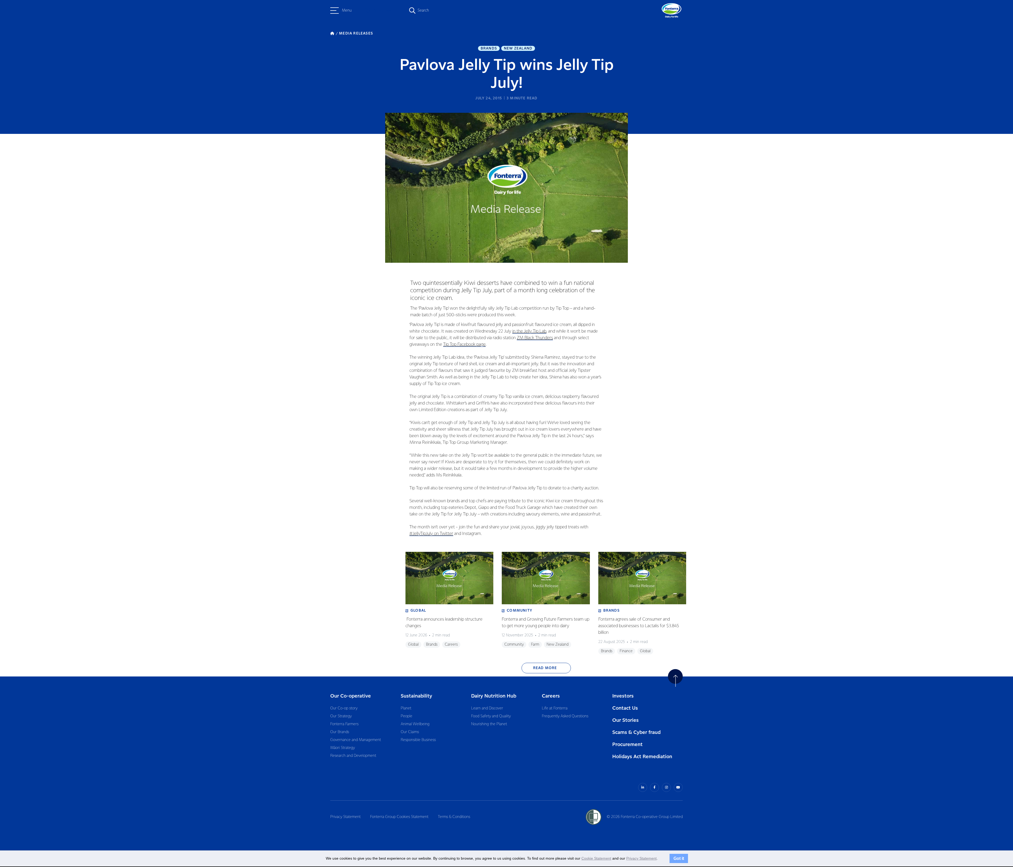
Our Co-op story (343, 708)
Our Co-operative (350, 696)
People (406, 716)
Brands (489, 48)
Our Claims (410, 732)
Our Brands (339, 732)
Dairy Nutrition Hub (493, 696)
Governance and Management (355, 740)
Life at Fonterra (554, 708)
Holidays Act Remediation (642, 756)
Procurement (627, 744)
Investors (623, 696)
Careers (551, 696)
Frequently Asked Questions (565, 716)
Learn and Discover (487, 708)
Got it (678, 858)
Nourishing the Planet (489, 724)
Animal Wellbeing (415, 724)
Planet (406, 708)
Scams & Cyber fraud (636, 732)
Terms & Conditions (454, 817)
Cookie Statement (596, 858)
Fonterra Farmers (344, 724)
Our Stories (625, 720)
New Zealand (518, 48)
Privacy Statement (345, 817)
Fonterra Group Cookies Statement (399, 817)
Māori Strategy (342, 748)
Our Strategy (341, 716)
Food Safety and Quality (491, 716)
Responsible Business (418, 740)
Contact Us (625, 708)
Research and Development (353, 756)
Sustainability (416, 696)
